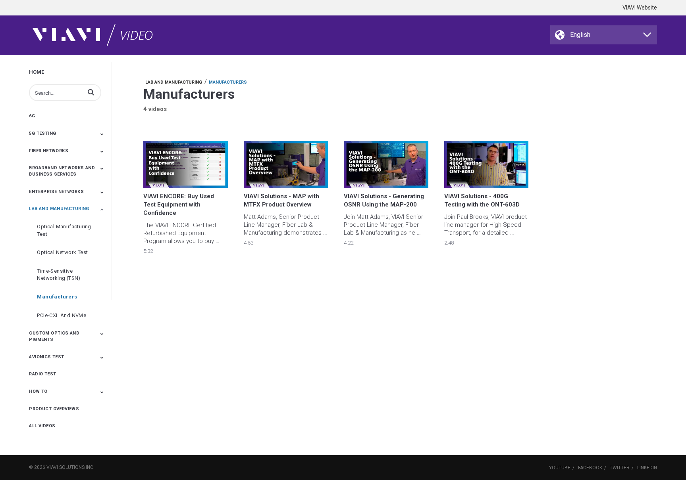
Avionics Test (46, 357)
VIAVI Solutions (65, 467)
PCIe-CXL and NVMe (61, 315)
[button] (91, 92)
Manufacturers (57, 297)
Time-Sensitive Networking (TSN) (58, 274)
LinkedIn (647, 467)
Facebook (590, 467)
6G (32, 116)
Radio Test (42, 374)
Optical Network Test (62, 252)
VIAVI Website (639, 7)
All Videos (42, 425)
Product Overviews (54, 408)
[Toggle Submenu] (102, 134)
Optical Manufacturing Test (64, 230)
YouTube (559, 467)
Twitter (620, 467)
